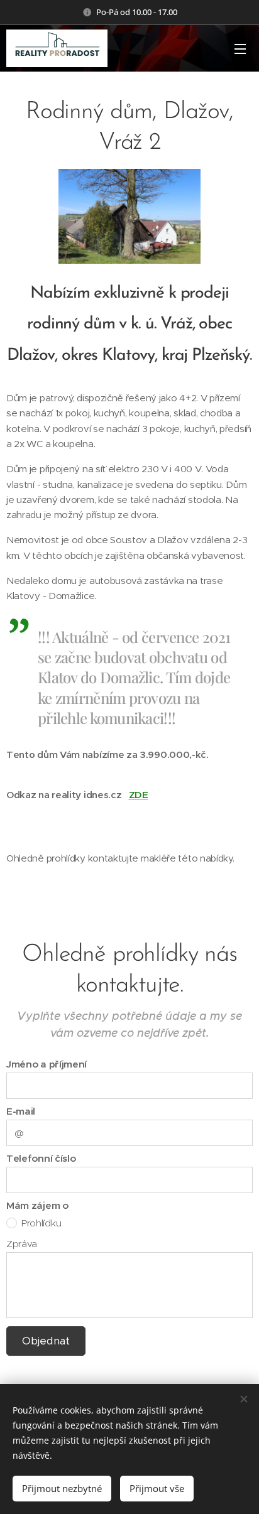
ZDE (138, 795)
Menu (240, 48)
